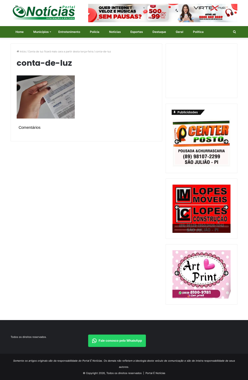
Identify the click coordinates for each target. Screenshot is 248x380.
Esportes (136, 32)
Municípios (41, 32)
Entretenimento (69, 32)
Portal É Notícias (155, 373)
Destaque (159, 32)
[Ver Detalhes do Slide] (201, 207)
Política (198, 32)
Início (22, 51)
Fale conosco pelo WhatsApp (120, 340)
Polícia (94, 32)
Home (20, 32)
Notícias (115, 32)
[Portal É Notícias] (44, 12)
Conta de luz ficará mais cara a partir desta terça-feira (60, 51)
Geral (179, 32)
